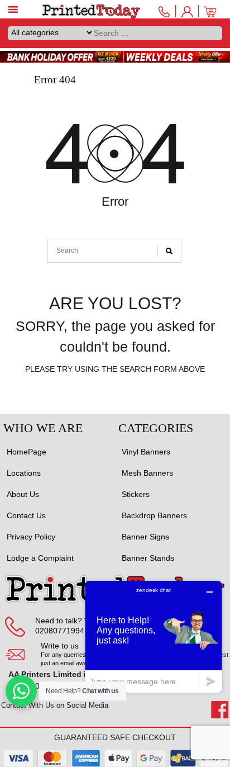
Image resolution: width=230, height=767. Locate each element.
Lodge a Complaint (40, 557)
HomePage (26, 451)
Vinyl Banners (146, 451)
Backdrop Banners (154, 515)
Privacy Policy (31, 536)
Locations (24, 472)
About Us (23, 494)
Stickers (136, 494)
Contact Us (26, 515)
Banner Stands (148, 557)
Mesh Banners (147, 472)
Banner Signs (145, 536)
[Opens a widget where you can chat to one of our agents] (153, 636)
